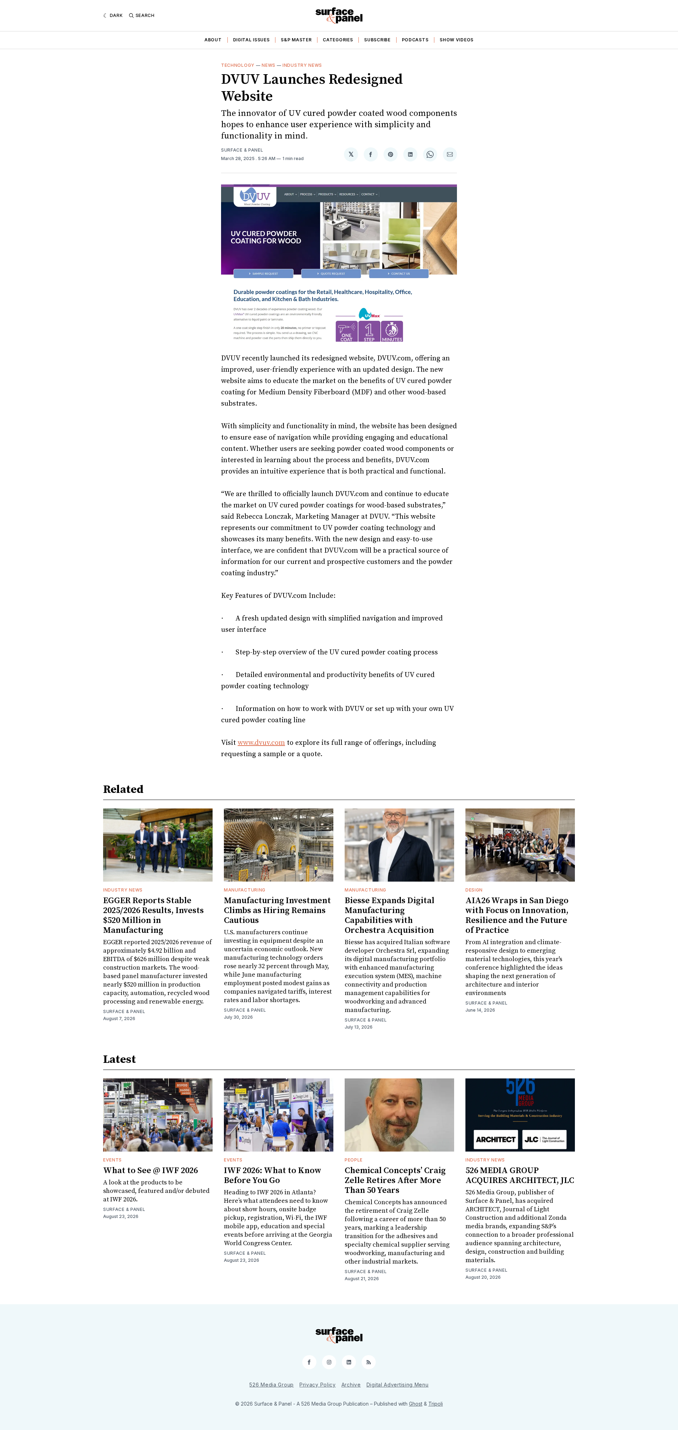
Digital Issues (251, 39)
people (354, 1160)
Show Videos (457, 39)
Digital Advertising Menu (398, 1385)
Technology (238, 65)
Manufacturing (245, 890)
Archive (351, 1385)
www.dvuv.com (261, 742)
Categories (338, 39)
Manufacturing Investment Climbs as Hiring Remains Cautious (277, 910)
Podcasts (415, 39)
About (213, 39)
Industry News (302, 65)
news (268, 65)
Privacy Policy (317, 1385)
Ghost (415, 1404)
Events (112, 1160)
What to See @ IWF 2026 (150, 1170)
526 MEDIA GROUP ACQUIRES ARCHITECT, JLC (519, 1175)
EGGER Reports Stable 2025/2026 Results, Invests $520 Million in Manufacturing (153, 915)
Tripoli (435, 1404)
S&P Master (296, 39)
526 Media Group (271, 1385)
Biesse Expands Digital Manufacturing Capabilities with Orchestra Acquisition (389, 915)
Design (474, 890)
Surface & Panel (242, 150)
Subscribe (377, 39)
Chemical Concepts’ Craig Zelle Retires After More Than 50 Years (395, 1180)
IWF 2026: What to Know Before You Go (272, 1175)
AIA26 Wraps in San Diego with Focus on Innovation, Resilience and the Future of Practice (517, 915)
